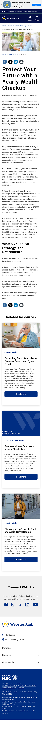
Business (7, 655)
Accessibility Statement (28, 685)
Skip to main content (16, 3)
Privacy (18, 683)
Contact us (10, 635)
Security (5, 683)
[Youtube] (35, 604)
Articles (29, 26)
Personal (6, 648)
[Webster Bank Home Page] (11, 18)
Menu (37, 20)
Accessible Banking (9, 688)
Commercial (8, 662)
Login (30, 20)
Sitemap (21, 688)
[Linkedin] (27, 604)
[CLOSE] (1, 4)
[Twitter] (20, 604)
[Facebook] (6, 604)
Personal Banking (20, 26)
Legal (12, 683)
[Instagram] (13, 604)
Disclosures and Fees (9, 685)
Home (4, 26)
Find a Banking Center (15, 639)
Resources (10, 26)
